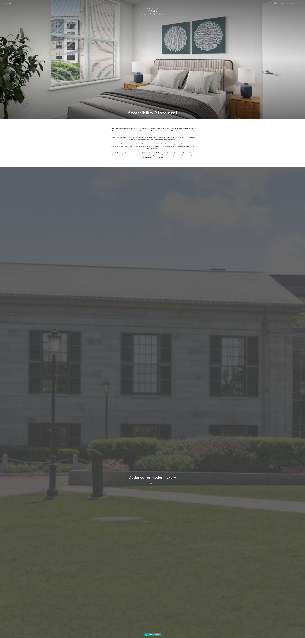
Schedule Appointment (153, 634)
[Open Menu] (300, 3)
